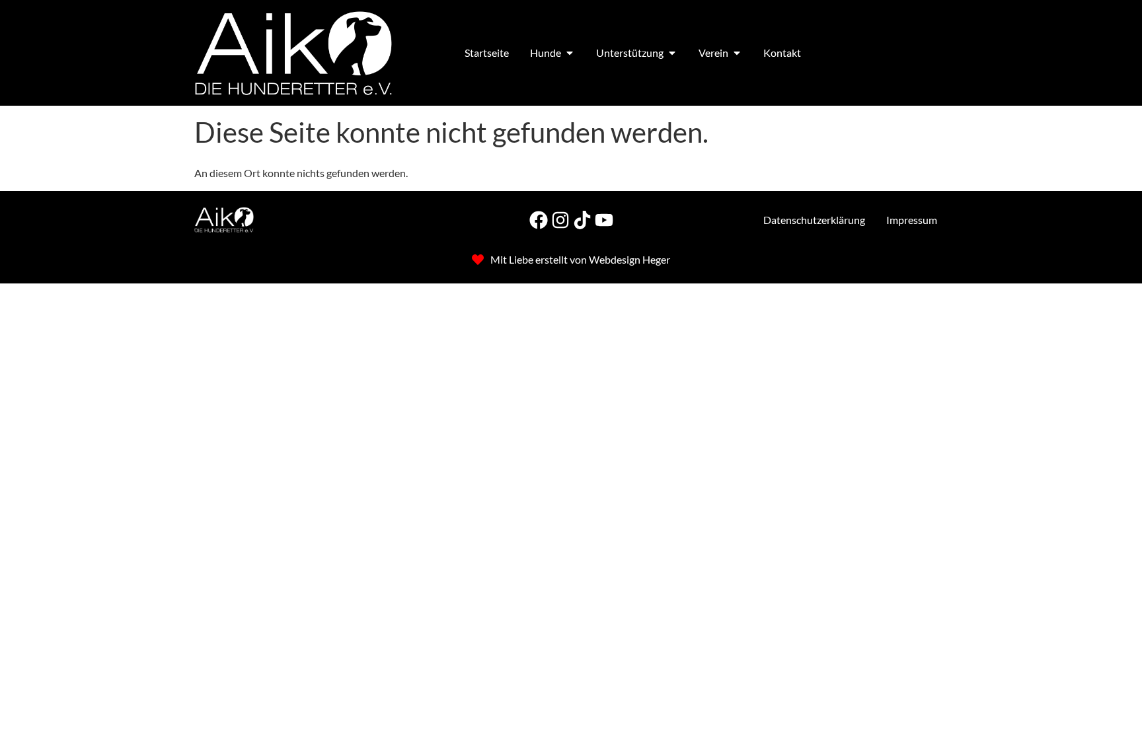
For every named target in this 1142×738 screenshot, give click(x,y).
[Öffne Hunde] (569, 53)
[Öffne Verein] (737, 53)
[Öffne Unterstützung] (672, 53)
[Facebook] (538, 220)
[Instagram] (560, 220)
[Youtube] (604, 220)
